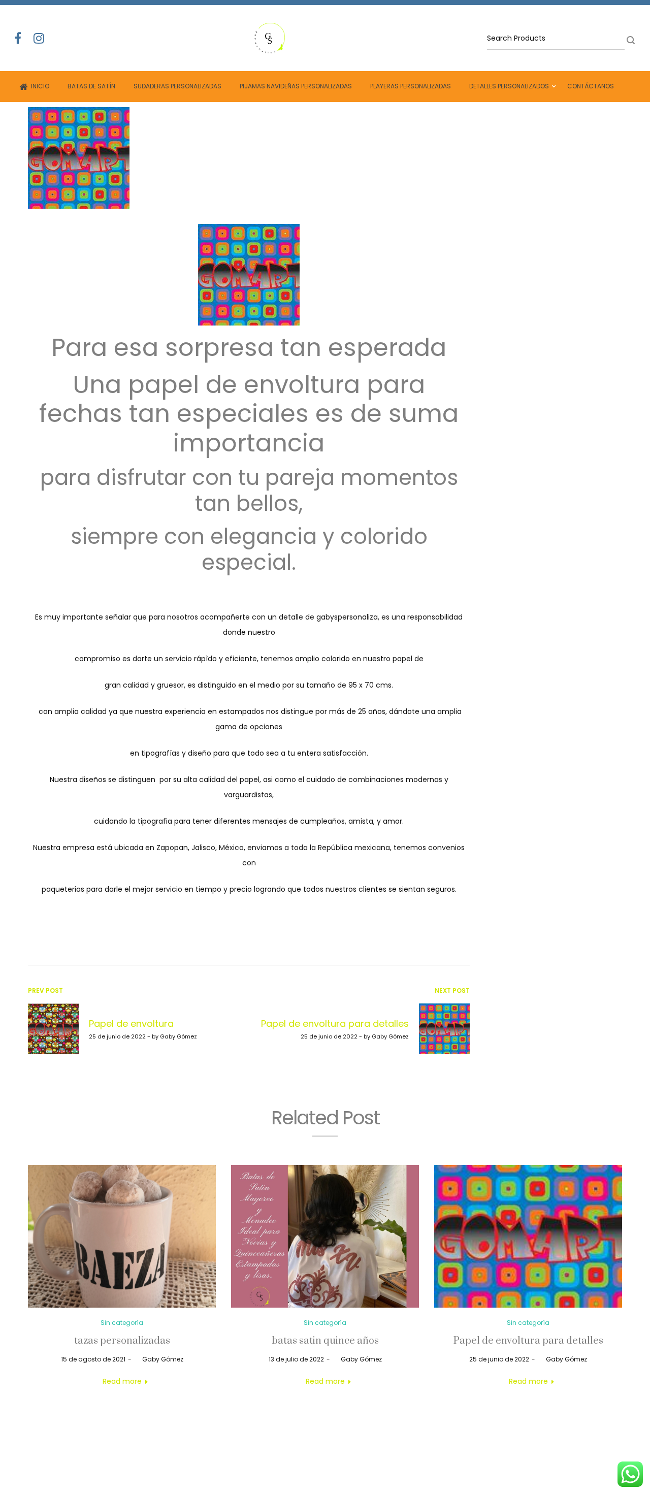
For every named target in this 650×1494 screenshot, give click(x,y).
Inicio (40, 86)
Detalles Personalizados (509, 86)
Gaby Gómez (158, 1359)
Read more (122, 1381)
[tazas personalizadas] (122, 1236)
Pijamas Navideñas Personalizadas (296, 86)
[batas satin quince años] (325, 1236)
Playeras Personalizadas (410, 86)
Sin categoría (122, 1322)
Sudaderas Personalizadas (177, 86)
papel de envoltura (244, 385)
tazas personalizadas (122, 1341)
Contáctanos (590, 86)
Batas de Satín (91, 86)
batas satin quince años (325, 1341)
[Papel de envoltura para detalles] (528, 1236)
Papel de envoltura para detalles (528, 1341)
